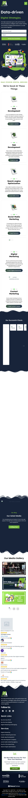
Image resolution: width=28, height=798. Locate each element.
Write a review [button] (4, 636)
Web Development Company (8, 739)
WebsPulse (17, 796)
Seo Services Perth (6, 720)
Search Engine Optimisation (8, 746)
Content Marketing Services (8, 734)
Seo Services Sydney (6, 722)
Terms (19, 793)
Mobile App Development (7, 737)
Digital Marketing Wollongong (9, 724)
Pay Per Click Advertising (7, 744)
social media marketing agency (9, 742)
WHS (6, 794)
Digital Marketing (5, 732)
